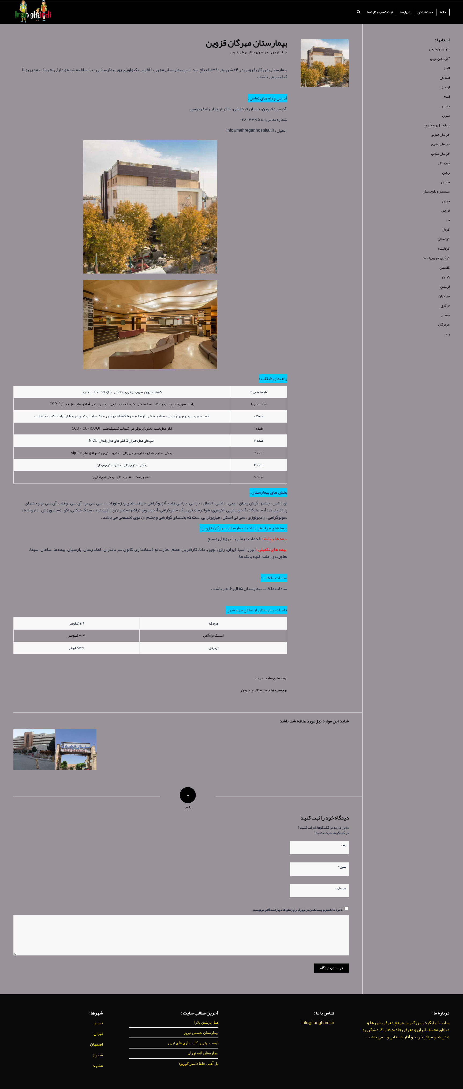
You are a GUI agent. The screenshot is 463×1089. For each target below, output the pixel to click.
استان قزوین (279, 52)
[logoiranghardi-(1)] (32, 12)
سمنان (445, 182)
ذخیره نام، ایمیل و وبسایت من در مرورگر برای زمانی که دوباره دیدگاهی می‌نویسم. (297, 909)
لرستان (445, 286)
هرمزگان (444, 324)
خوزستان (444, 163)
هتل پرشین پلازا (206, 1022)
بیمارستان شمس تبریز (201, 1032)
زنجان (446, 172)
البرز (447, 68)
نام (343, 845)
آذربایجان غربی (440, 58)
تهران (446, 115)
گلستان (444, 267)
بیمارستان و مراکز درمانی (254, 52)
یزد (447, 334)
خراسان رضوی (440, 144)
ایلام (446, 96)
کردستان (444, 238)
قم (448, 220)
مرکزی (445, 305)
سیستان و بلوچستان (436, 191)
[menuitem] (443, 12)
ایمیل (342, 866)
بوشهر (445, 106)
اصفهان (445, 77)
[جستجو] (358, 12)
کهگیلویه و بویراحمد (436, 257)
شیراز (97, 1055)
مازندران (444, 296)
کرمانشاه (444, 248)
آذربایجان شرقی (439, 49)
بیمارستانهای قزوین (255, 690)
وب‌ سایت (341, 888)
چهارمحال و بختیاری (437, 125)
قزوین (234, 52)
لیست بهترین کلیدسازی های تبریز (192, 1042)
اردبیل (445, 87)
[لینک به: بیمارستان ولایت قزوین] (34, 749)
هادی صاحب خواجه (267, 678)
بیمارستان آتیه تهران (203, 1053)
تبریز (98, 1022)
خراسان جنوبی (440, 134)
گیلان (446, 277)
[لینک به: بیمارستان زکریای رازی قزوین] (76, 749)
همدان (445, 315)
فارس (446, 201)
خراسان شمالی (440, 153)
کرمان (446, 229)
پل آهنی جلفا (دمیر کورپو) (198, 1063)
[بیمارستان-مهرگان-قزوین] (325, 63)
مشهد (97, 1065)
